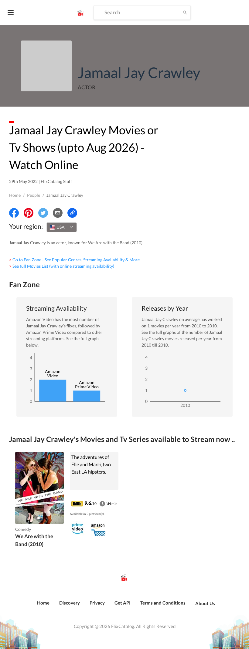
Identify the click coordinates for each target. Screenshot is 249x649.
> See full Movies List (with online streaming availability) (61, 266)
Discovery (69, 602)
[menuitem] (43, 606)
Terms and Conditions (163, 602)
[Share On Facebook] (14, 213)
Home (15, 195)
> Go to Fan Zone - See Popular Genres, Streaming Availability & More (74, 259)
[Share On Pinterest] (28, 213)
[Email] (58, 213)
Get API (122, 602)
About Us (205, 603)
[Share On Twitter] (43, 213)
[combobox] (61, 227)
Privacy (97, 602)
